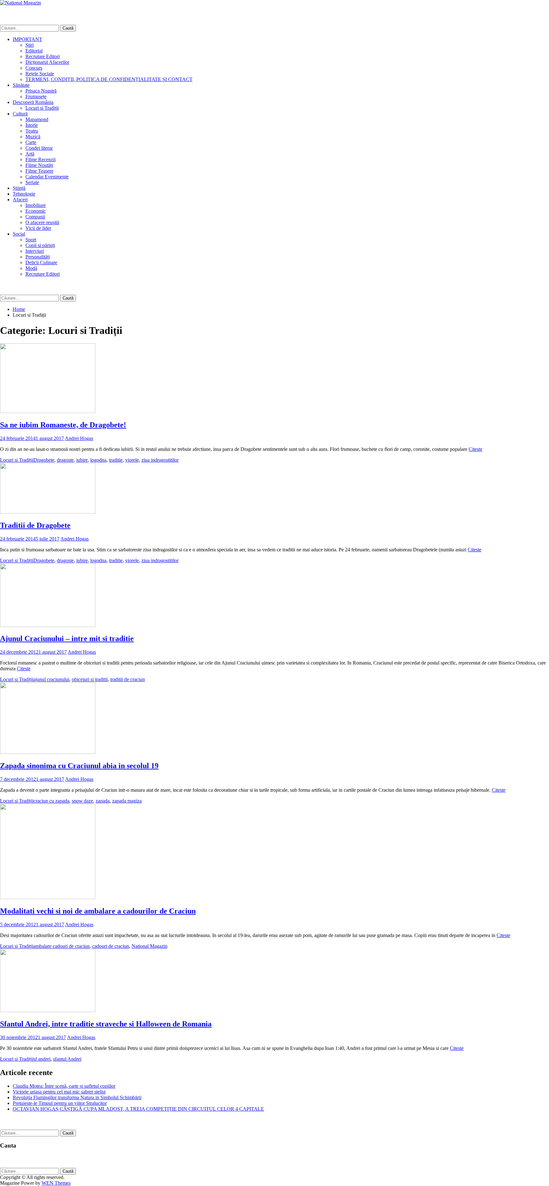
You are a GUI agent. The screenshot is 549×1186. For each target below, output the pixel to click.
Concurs (33, 68)
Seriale (32, 182)
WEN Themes (56, 1183)
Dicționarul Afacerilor (47, 62)
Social (19, 234)
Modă (31, 268)
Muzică (32, 136)
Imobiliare (35, 205)
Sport (30, 239)
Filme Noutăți (39, 165)
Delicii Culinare (41, 262)
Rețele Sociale (39, 73)
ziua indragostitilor (160, 460)
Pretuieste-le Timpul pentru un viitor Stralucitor (60, 1103)
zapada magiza (127, 800)
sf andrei (42, 1059)
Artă (29, 153)
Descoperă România (33, 102)
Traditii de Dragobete (35, 525)
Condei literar (39, 148)
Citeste (475, 449)
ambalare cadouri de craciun (61, 946)
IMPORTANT (27, 39)
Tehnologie (24, 194)
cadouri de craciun (110, 946)
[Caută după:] (30, 28)
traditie (116, 460)
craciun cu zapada (51, 800)
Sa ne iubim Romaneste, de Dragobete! (63, 425)
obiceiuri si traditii (90, 679)
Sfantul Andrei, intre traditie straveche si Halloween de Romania (106, 1024)
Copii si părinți (40, 245)
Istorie (31, 125)
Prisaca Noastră (41, 90)
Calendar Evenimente (47, 176)
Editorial (34, 50)
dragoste (65, 460)
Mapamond (36, 119)
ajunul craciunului (51, 679)
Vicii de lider (38, 228)
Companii (35, 216)
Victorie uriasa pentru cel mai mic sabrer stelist (59, 1091)
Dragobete (43, 460)
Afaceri (20, 199)
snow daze (82, 800)
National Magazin (149, 946)
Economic (35, 211)
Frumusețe (35, 96)
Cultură (20, 113)
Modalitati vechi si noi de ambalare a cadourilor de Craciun (98, 911)
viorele (132, 460)
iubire (82, 460)
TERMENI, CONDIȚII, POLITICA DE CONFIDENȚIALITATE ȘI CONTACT (109, 79)
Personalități (37, 256)
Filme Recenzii (40, 159)
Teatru (31, 131)
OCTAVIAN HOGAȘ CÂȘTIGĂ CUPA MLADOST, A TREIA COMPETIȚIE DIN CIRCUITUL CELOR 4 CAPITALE (138, 1109)
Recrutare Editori (42, 56)
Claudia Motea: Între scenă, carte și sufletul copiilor (64, 1086)
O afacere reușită (42, 222)
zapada (103, 800)
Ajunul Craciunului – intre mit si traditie (67, 638)
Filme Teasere (39, 171)
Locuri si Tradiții (42, 108)
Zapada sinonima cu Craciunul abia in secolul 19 (79, 766)
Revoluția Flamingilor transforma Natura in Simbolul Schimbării (77, 1097)
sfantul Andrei (67, 1059)
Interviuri (34, 251)
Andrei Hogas (79, 438)
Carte (30, 142)
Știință (19, 188)
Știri (29, 45)
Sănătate (21, 85)
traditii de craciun (127, 679)
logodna (98, 460)
